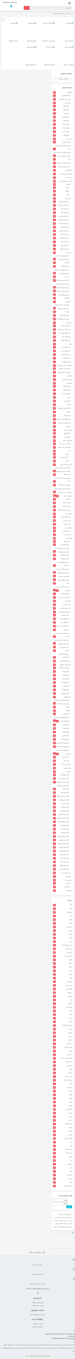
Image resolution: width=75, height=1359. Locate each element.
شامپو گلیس (66, 735)
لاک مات (67, 461)
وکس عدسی (65, 131)
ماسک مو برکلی (65, 792)
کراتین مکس (65, 757)
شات (70, 1083)
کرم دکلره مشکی (64, 249)
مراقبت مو (69, 538)
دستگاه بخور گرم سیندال (64, 408)
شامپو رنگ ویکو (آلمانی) (62, 319)
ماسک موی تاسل (64, 854)
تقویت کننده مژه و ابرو (66, 174)
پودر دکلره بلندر (65, 212)
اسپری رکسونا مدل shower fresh (62, 152)
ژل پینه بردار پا (67, 520)
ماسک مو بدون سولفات (63, 782)
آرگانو (70, 919)
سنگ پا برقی (67, 524)
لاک (70, 451)
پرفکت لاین (69, 989)
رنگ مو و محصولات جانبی (65, 181)
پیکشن (70, 1003)
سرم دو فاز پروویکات (63, 643)
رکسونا (70, 1040)
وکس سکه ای (65, 128)
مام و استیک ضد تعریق (66, 464)
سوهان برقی (67, 437)
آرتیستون (69, 912)
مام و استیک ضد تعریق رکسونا (63, 488)
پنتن (71, 1000)
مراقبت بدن (69, 513)
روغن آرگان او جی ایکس (64, 329)
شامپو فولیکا (65, 689)
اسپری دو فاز (67, 541)
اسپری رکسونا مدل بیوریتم (63, 163)
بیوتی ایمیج (69, 985)
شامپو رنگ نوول (65, 315)
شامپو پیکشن (65, 671)
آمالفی (70, 923)
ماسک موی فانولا (64, 865)
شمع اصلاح (66, 106)
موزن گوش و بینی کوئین (64, 422)
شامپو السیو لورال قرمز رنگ (61, 717)
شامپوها (68, 710)
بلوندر (70, 970)
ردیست (70, 1036)
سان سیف (69, 1065)
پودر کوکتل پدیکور (66, 517)
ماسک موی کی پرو (64, 869)
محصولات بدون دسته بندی (65, 492)
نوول (71, 1171)
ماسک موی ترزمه (64, 858)
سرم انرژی (66, 629)
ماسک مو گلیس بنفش (63, 836)
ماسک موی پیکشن (64, 851)
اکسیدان (68, 184)
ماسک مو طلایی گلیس (63, 821)
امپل (71, 941)
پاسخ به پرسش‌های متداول (37, 1314)
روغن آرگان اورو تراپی (65, 333)
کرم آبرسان (67, 534)
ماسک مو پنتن (65, 803)
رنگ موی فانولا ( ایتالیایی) (62, 284)
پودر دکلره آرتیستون (63, 201)
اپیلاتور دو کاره (67, 386)
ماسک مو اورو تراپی (63, 778)
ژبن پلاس (69, 1054)
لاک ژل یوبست (64, 457)
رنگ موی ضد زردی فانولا (62, 280)
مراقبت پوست (68, 527)
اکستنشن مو (67, 401)
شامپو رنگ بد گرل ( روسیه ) (62, 305)
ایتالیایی (67, 191)
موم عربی (66, 113)
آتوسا (70, 908)
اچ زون (70, 930)
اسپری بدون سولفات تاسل (62, 548)
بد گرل (70, 963)
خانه (72, 13)
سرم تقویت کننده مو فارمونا (61, 640)
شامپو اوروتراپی (65, 721)
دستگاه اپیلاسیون (66, 95)
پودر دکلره (68, 198)
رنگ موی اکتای (65, 266)
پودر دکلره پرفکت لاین (63, 219)
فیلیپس (70, 1105)
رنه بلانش (69, 1043)
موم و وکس (67, 103)
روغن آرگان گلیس (66, 340)
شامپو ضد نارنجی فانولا (64, 372)
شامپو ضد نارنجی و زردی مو (64, 365)
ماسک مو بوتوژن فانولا (63, 796)
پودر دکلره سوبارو (64, 230)
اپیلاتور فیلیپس (67, 390)
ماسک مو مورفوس (64, 840)
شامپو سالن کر (65, 682)
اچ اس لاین (69, 927)
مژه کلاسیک (67, 887)
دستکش (68, 499)
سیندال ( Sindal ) (67, 1080)
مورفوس (69, 1164)
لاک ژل (67, 454)
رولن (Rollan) (68, 1047)
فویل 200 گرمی (66, 502)
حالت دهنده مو (67, 604)
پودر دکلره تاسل (65, 227)
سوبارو (70, 1072)
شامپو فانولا (67, 697)
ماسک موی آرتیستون (63, 843)
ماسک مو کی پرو (64, 829)
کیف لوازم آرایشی (67, 379)
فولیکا (70, 1098)
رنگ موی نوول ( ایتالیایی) (62, 291)
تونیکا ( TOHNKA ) (67, 1025)
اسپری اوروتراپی (64, 544)
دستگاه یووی (67, 433)
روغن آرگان (69, 322)
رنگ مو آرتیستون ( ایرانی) (62, 255)
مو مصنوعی (69, 890)
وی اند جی (69, 1175)
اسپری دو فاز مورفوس (63, 572)
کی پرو (70, 1120)
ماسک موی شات (64, 861)
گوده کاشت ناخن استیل (64, 447)
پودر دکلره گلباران (64, 238)
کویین (70, 1116)
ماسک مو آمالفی (64, 774)
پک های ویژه (69, 170)
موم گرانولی (65, 120)
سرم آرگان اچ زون (64, 618)
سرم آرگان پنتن (65, 622)
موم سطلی (66, 109)
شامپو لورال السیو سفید (62, 743)
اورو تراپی (69, 952)
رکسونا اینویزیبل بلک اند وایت (63, 467)
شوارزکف (69, 1087)
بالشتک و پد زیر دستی (65, 443)
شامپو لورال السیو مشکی (62, 750)
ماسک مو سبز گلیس (63, 814)
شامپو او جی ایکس (64, 667)
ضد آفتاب (69, 376)
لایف (71, 1142)
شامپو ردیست (65, 678)
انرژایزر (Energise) (67, 945)
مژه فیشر (68, 883)
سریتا (70, 1069)
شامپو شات (66, 686)
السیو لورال (66, 713)
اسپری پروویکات (64, 558)
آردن (71, 916)
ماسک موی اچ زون (64, 847)
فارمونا (70, 1091)
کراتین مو (68, 754)
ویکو (71, 1182)
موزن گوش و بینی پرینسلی (63, 419)
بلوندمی (70, 974)
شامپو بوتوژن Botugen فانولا (61, 700)
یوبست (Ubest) (68, 1186)
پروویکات (69, 992)
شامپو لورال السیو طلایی (62, 746)
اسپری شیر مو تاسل (63, 576)
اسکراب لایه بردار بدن (65, 597)
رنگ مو (69, 252)
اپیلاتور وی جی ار (66, 393)
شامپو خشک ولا (65, 593)
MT (71, 905)
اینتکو (70, 959)
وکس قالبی (66, 135)
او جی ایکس (69, 948)
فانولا (70, 1094)
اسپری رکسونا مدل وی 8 (64, 166)
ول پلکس (68, 876)
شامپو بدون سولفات (65, 664)
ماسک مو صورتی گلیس (63, 818)
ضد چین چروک (67, 531)
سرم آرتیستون (65, 615)
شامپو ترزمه (66, 724)
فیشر (70, 1102)
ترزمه (70, 1018)
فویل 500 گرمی (66, 506)
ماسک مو (68, 771)
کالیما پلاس (69, 1109)
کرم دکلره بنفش (64, 245)
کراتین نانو (66, 760)
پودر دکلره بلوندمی (64, 216)
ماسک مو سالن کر (64, 810)
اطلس (70, 934)
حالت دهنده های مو (65, 608)
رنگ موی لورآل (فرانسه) (62, 287)
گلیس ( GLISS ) (68, 1138)
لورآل (70, 1145)
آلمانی (67, 187)
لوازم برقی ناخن (67, 430)
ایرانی (67, 194)
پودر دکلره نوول (65, 241)
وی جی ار (69, 1178)
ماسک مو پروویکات (64, 799)
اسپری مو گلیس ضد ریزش (62, 587)
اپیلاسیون (69, 92)
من (71, 1160)
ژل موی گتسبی (67, 358)
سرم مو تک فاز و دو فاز (64, 612)
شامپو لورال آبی (65, 739)
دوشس (70, 1032)
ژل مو (70, 344)
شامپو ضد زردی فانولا (65, 368)
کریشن (70, 1113)
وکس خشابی (65, 124)
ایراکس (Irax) (68, 956)
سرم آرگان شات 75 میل (62, 626)
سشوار (69, 412)
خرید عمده (69, 177)
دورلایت (70, 1029)
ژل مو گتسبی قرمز (66, 350)
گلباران (70, 1131)
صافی (69, 1207)
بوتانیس (70, 981)
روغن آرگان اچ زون (66, 325)
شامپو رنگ (68, 301)
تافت (70, 1014)
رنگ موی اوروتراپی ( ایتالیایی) (61, 270)
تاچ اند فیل (69, 1007)
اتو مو (69, 397)
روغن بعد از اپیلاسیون (65, 99)
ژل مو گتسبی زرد (66, 347)
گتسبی (70, 1127)
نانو (71, 1167)
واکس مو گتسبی (66, 361)
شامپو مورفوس (65, 693)
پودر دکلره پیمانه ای (64, 223)
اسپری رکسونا (67, 142)
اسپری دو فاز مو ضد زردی (62, 569)
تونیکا (70, 1021)
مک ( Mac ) (69, 1153)
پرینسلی (70, 996)
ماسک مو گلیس (65, 832)
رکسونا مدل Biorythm (65, 485)
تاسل (70, 1010)
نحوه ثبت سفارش (37, 1323)
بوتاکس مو (68, 601)
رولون (70, 1051)
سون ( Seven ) (68, 1076)
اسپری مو (68, 590)
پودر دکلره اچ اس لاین (63, 205)
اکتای (70, 938)
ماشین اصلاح (67, 415)
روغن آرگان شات (66, 336)
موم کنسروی (65, 117)
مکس (70, 1156)
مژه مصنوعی (68, 880)
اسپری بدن (69, 139)
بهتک (71, 978)
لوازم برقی (69, 383)
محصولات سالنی (67, 496)
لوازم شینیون (67, 768)
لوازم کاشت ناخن (67, 440)
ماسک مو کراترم (64, 825)
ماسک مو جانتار (65, 807)
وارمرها (69, 426)
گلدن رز (70, 1134)
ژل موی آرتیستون (66, 354)
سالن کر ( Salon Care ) (66, 1058)
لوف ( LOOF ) (68, 1149)
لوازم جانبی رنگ (66, 764)
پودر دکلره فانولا (65, 234)
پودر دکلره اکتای (65, 209)
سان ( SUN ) (69, 1062)
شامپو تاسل (66, 675)
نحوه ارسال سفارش (37, 1326)
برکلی (70, 967)
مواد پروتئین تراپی (66, 872)
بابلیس (69, 404)
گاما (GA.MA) (68, 1124)
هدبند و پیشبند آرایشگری (64, 510)
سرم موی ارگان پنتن (65, 661)
